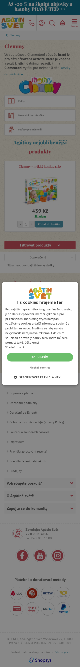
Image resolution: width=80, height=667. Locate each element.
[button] (40, 377)
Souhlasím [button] (40, 357)
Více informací (14, 347)
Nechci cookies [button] (40, 367)
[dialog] (40, 333)
